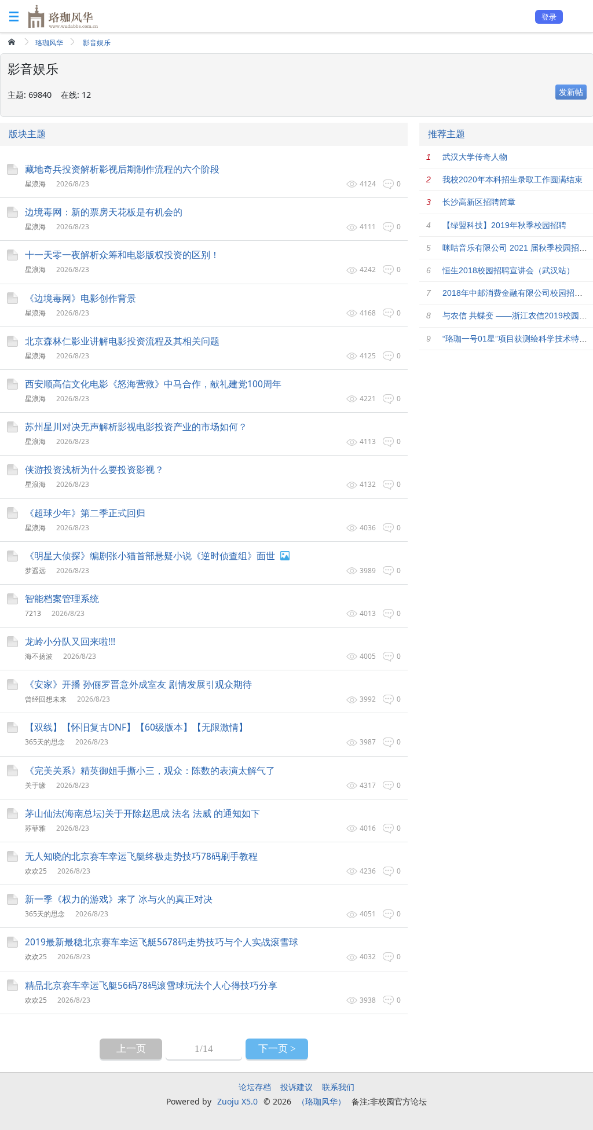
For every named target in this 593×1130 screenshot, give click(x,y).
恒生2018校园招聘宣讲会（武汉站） (508, 270)
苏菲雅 (35, 828)
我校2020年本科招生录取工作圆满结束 (512, 179)
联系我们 (338, 1086)
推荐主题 (446, 134)
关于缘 (35, 785)
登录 (549, 17)
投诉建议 (296, 1086)
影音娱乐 (97, 42)
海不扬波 (39, 656)
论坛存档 (255, 1086)
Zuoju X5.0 (237, 1101)
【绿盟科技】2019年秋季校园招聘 (504, 225)
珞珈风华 (49, 42)
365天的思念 (45, 742)
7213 (33, 613)
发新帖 (571, 91)
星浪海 (35, 184)
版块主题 (27, 134)
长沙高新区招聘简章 (478, 202)
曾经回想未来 (46, 699)
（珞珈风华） (321, 1101)
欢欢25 (36, 871)
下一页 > (277, 1048)
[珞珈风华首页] (12, 41)
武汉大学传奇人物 (474, 157)
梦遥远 (35, 570)
